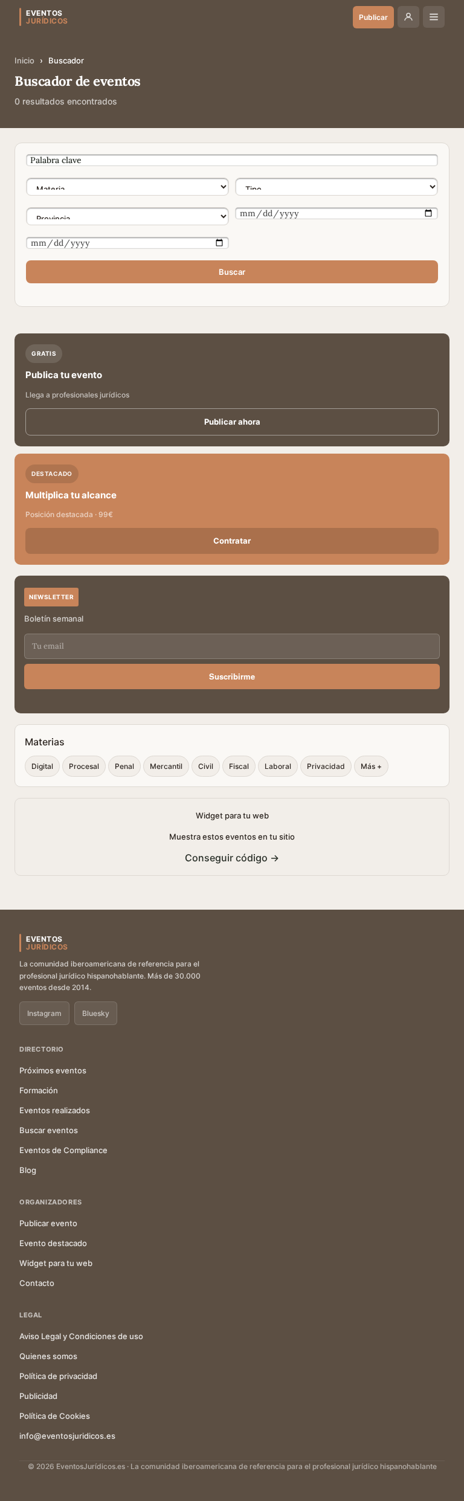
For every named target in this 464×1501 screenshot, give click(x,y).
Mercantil (166, 766)
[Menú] (434, 17)
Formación (38, 1090)
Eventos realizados (54, 1110)
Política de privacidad (58, 1376)
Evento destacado (53, 1243)
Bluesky (95, 1013)
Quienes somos (48, 1356)
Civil (205, 766)
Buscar (232, 272)
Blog (27, 1170)
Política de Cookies (54, 1416)
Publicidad (38, 1396)
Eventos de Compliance (63, 1150)
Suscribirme (232, 676)
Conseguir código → (232, 858)
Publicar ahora (232, 421)
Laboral (278, 766)
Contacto (36, 1283)
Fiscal (239, 766)
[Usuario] (408, 17)
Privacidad (326, 766)
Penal (124, 766)
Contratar (232, 540)
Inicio (24, 60)
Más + (371, 766)
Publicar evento (48, 1223)
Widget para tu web (55, 1263)
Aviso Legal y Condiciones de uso (81, 1336)
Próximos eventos (52, 1070)
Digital (42, 766)
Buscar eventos (48, 1130)
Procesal (84, 766)
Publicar (373, 17)
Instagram (44, 1013)
